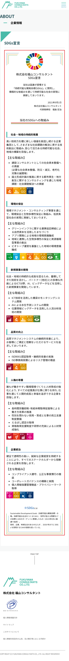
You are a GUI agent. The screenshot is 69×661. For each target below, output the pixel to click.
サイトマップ (8, 624)
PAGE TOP (34, 554)
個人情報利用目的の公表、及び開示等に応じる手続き (24, 638)
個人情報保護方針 (10, 617)
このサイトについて (11, 631)
